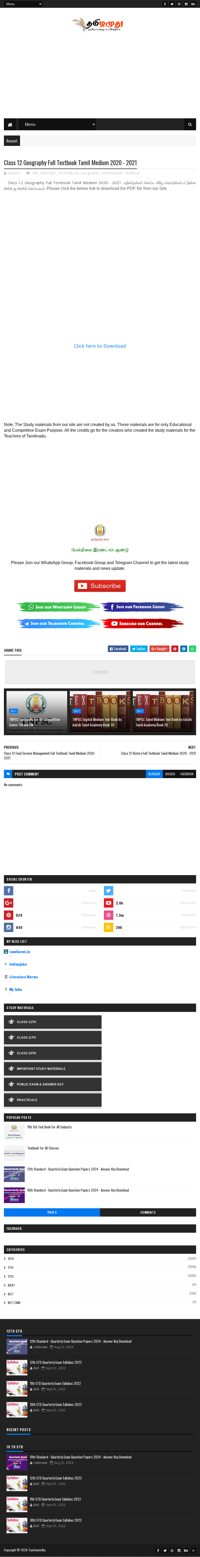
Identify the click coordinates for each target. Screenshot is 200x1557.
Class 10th (26, 1053)
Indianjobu (18, 964)
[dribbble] (179, 4)
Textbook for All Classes (43, 1148)
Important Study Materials (41, 1069)
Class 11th (26, 1037)
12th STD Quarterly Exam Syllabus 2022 (56, 1362)
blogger (154, 774)
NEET (11, 1294)
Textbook (132, 173)
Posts (52, 1212)
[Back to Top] (193, 1550)
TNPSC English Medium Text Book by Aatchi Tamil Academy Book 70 (97, 721)
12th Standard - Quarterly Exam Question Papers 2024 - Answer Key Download (78, 1169)
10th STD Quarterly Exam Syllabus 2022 (56, 1404)
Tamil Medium (112, 173)
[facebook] (165, 4)
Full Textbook (68, 173)
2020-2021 (48, 173)
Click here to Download (100, 346)
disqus (170, 774)
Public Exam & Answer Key (40, 1084)
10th (11, 1259)
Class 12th (26, 1022)
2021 (13, 711)
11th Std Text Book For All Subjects (49, 1126)
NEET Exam (14, 1303)
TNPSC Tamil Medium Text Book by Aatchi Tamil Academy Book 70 (163, 721)
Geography (90, 173)
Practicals (27, 1100)
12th (35, 173)
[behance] (193, 4)
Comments (148, 1212)
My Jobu (15, 989)
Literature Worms (23, 976)
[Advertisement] (100, 76)
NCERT (11, 1285)
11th (10, 1267)
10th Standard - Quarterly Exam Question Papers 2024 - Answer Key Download (78, 1190)
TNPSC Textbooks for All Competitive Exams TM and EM (34, 721)
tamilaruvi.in (19, 951)
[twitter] (172, 4)
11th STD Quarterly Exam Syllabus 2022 (55, 1383)
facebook (186, 774)
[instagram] (186, 4)
